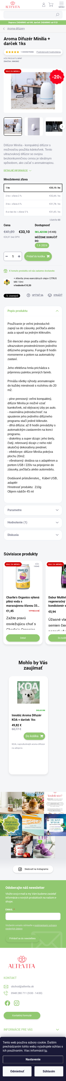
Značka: (11, 61)
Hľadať (57, 14)
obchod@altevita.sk (22, 986)
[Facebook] (7, 1002)
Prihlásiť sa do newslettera (22, 938)
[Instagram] (16, 1002)
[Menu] (61, 4)
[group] (33, 728)
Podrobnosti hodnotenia (48, 52)
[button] (28, 737)
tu (45, 1050)
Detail (23, 638)
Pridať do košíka (36, 256)
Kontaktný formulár (22, 1015)
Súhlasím (49, 1071)
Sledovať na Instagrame (36, 869)
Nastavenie (33, 1059)
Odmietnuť (17, 1071)
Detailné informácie (16, 170)
